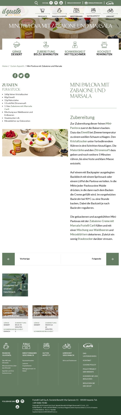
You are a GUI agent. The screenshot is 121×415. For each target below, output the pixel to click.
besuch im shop (74, 3)
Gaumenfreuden (28, 360)
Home (5, 66)
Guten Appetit (17, 66)
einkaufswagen (95, 3)
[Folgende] (112, 259)
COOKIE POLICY (89, 365)
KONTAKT (87, 360)
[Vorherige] (8, 259)
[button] (42, 12)
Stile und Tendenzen (70, 360)
